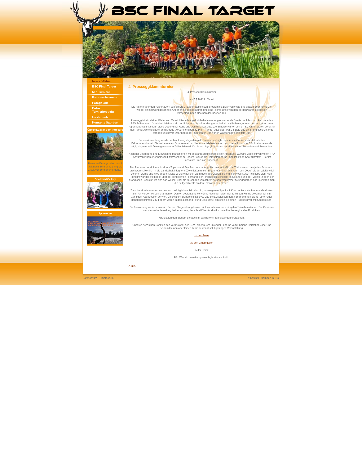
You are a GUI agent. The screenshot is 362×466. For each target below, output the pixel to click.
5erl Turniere (101, 92)
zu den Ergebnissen (201, 242)
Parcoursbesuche (104, 97)
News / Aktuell (102, 81)
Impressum (107, 278)
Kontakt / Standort (105, 122)
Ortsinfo (254, 278)
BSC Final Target (104, 86)
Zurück (132, 266)
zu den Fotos (201, 235)
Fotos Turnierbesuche (103, 110)
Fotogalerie (100, 102)
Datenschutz (90, 278)
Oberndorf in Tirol (269, 278)
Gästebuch (100, 117)
